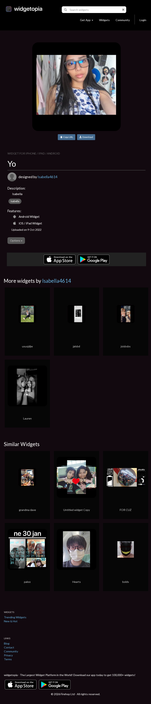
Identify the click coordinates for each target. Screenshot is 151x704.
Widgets (104, 20)
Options (15, 240)
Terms (8, 659)
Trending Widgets (15, 617)
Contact (9, 647)
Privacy (8, 655)
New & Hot (10, 621)
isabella (15, 201)
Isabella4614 (47, 177)
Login (143, 20)
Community (123, 20)
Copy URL (67, 137)
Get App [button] (85, 20)
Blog (6, 643)
